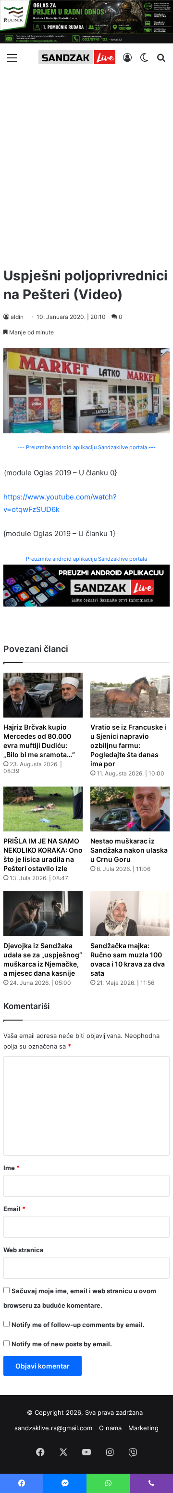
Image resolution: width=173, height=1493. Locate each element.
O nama (110, 1428)
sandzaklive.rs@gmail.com (53, 1428)
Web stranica (23, 1250)
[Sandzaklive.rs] (76, 57)
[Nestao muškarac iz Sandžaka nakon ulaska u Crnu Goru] (130, 809)
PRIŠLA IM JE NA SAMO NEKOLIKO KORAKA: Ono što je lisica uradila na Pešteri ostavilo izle (43, 854)
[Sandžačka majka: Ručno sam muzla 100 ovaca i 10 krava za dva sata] (130, 913)
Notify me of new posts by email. (62, 1344)
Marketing (143, 1428)
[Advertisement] (86, 165)
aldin (17, 316)
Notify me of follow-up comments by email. (78, 1324)
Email (14, 1209)
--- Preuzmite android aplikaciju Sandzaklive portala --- (86, 447)
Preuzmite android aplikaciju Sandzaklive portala (86, 558)
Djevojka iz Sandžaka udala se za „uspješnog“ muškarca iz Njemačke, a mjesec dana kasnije (42, 959)
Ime (11, 1168)
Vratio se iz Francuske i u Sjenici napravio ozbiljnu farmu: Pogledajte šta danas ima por (128, 745)
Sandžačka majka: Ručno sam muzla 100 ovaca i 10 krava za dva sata (127, 959)
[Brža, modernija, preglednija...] (86, 585)
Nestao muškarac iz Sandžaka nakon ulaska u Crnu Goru (129, 850)
